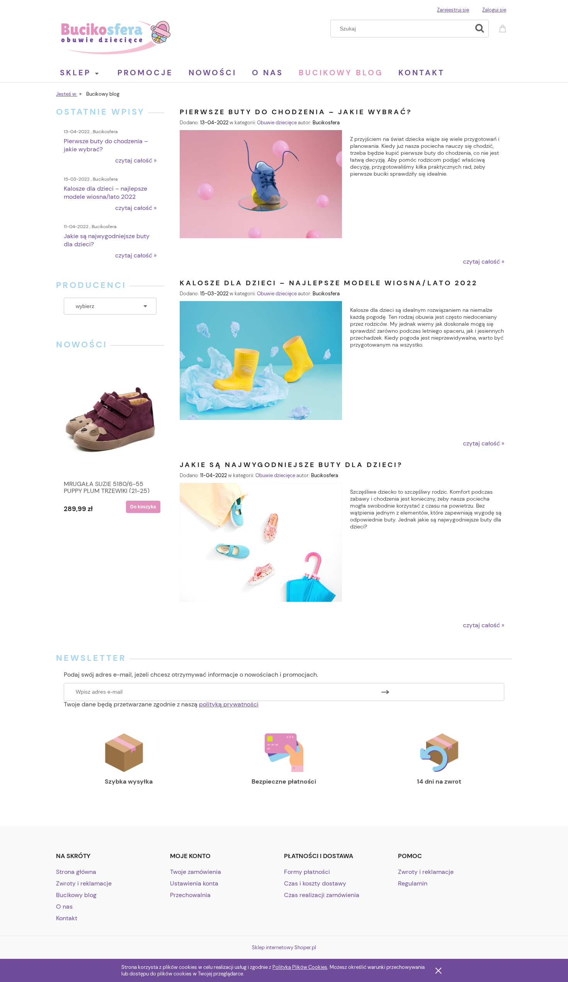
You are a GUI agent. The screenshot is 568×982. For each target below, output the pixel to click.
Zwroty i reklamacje (84, 883)
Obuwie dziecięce (277, 122)
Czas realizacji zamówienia (321, 895)
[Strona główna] (115, 36)
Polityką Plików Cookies (299, 967)
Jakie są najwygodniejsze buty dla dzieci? (291, 464)
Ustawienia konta (194, 883)
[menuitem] (87, 72)
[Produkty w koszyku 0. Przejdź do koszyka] (503, 28)
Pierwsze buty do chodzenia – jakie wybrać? (296, 111)
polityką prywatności (228, 704)
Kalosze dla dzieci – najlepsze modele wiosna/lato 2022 (329, 282)
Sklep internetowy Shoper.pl (284, 947)
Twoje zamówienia (195, 872)
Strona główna (76, 872)
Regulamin (412, 883)
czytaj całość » (135, 160)
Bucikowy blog (76, 895)
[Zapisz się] (385, 692)
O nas (64, 906)
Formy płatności (307, 872)
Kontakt (66, 918)
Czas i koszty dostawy (315, 883)
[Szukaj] (479, 28)
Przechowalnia (190, 895)
